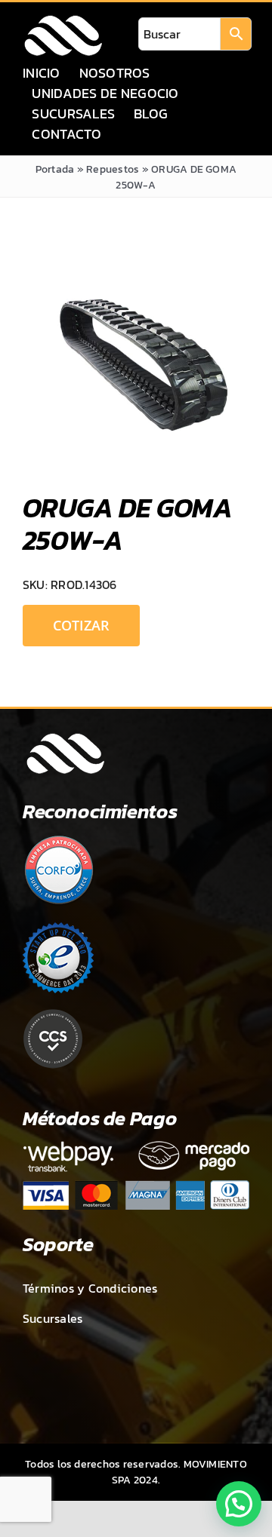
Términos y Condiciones (90, 1288)
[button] (238, 1503)
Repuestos (112, 169)
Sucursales (52, 1318)
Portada (55, 169)
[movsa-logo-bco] (63, 20)
